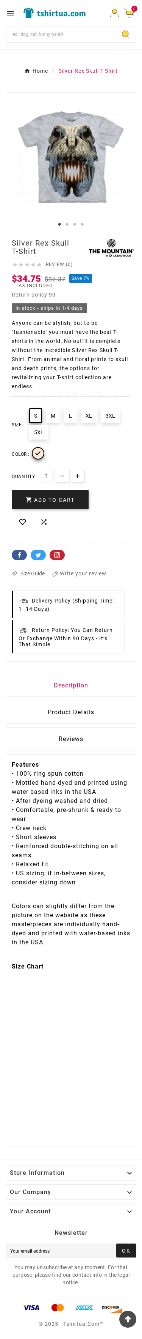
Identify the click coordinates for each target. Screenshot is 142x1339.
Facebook (19, 555)
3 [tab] (75, 224)
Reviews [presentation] (71, 739)
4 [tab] (82, 224)
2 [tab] (67, 224)
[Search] (126, 34)
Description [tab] (71, 685)
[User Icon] (114, 13)
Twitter (38, 555)
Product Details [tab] (71, 712)
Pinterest (57, 555)
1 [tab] (60, 224)
